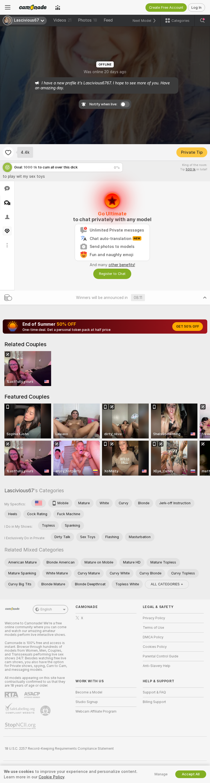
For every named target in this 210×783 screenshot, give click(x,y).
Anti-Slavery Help (156, 666)
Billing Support (154, 702)
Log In (196, 7)
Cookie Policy (51, 777)
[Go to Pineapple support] (46, 710)
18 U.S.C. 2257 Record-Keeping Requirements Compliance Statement (59, 749)
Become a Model (88, 692)
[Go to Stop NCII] (21, 726)
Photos (87, 20)
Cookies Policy (155, 647)
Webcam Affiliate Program (95, 711)
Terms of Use (153, 628)
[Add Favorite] (8, 152)
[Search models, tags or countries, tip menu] (202, 20)
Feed (108, 20)
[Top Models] (57, 7)
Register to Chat (112, 274)
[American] (38, 503)
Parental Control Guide (160, 656)
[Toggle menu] (7, 7)
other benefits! (122, 265)
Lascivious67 (19, 490)
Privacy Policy (154, 618)
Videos (62, 20)
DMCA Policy (153, 637)
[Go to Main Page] (32, 7)
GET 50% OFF (187, 326)
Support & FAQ (154, 692)
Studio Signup (86, 702)
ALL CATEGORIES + (167, 584)
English (46, 609)
